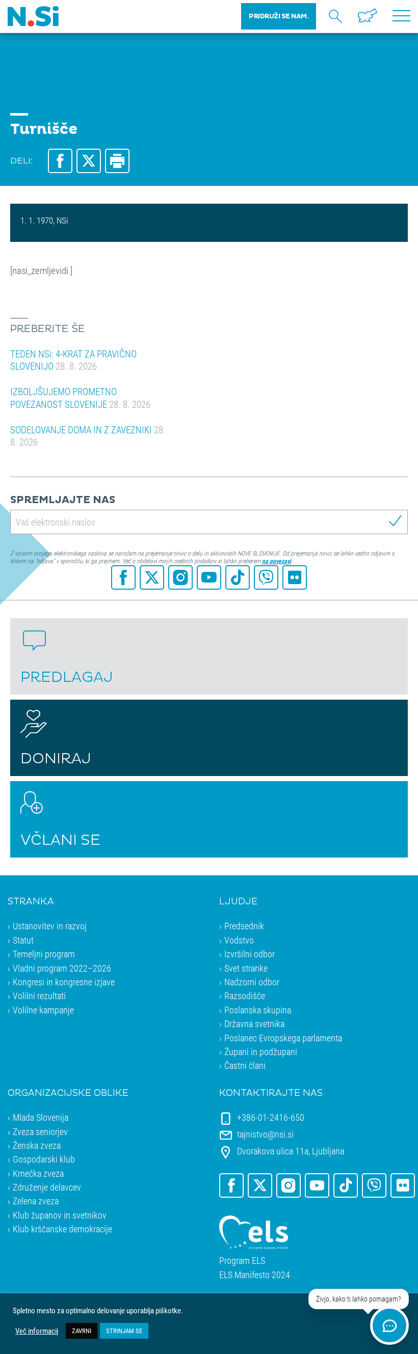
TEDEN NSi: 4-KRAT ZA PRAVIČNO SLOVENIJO (73, 360)
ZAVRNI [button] (81, 1330)
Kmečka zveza (38, 1173)
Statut (23, 940)
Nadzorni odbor (251, 982)
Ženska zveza (37, 1145)
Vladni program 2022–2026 (62, 968)
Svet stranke (246, 968)
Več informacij (36, 1331)
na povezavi (276, 561)
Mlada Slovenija (40, 1117)
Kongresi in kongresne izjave (64, 982)
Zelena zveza (36, 1201)
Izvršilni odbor (249, 954)
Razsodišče (244, 995)
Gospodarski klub (44, 1159)
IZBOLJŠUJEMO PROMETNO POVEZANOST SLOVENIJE (80, 397)
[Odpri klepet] (389, 1325)
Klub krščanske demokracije (62, 1229)
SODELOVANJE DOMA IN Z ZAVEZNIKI (88, 436)
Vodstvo (239, 940)
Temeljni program (44, 954)
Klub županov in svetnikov (60, 1215)
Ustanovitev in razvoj (50, 926)
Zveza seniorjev (40, 1131)
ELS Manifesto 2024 (254, 1275)
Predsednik (244, 926)
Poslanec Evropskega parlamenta (283, 1038)
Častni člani (245, 1065)
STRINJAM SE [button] (124, 1330)
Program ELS (242, 1260)
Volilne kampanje (43, 1010)
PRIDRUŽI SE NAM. (278, 16)
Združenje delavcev (47, 1187)
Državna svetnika (254, 1023)
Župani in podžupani (260, 1051)
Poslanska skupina (257, 1010)
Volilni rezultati (39, 995)
